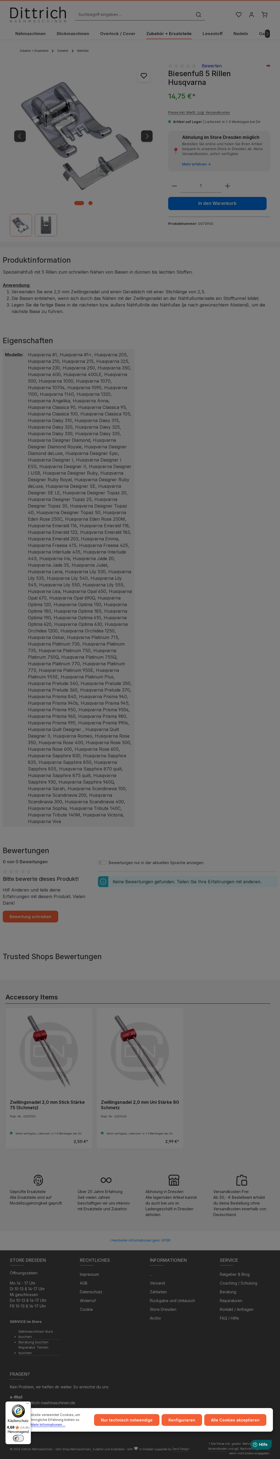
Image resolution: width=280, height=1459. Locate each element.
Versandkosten (217, 1448)
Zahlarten (158, 1291)
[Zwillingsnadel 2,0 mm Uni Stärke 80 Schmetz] (140, 1051)
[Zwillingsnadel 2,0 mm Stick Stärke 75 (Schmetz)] (49, 1051)
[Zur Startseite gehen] (38, 14)
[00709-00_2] (83, 136)
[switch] (18, 1438)
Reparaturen (231, 1300)
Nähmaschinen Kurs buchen (36, 1334)
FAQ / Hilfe (229, 1318)
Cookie (86, 1309)
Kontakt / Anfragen (236, 1309)
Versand (157, 1283)
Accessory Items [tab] (31, 997)
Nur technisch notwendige (127, 1420)
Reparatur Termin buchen (33, 1350)
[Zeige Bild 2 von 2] (91, 203)
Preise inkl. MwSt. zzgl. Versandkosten (199, 112)
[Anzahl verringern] (174, 186)
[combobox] (133, 15)
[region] (83, 149)
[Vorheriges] (20, 136)
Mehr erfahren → (196, 164)
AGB (84, 1283)
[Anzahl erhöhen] (227, 186)
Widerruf (88, 1300)
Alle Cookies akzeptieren (235, 1420)
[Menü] (27, 1404)
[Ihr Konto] (251, 15)
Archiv (155, 1318)
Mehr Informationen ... (48, 1425)
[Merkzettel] (238, 15)
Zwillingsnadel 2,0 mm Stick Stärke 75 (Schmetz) (47, 1104)
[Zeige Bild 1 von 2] (79, 203)
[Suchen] (198, 15)
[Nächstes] (267, 33)
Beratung (228, 1291)
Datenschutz (91, 1291)
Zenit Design (180, 1449)
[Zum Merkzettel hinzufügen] (143, 75)
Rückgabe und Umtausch (172, 1300)
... (151, 1274)
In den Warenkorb (217, 203)
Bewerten (212, 65)
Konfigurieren (181, 1420)
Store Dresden (163, 1309)
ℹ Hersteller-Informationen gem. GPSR (140, 1240)
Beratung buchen (33, 1342)
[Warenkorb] (264, 15)
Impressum (89, 1274)
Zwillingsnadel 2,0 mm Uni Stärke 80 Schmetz (140, 1104)
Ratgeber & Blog (235, 1274)
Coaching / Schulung (238, 1283)
